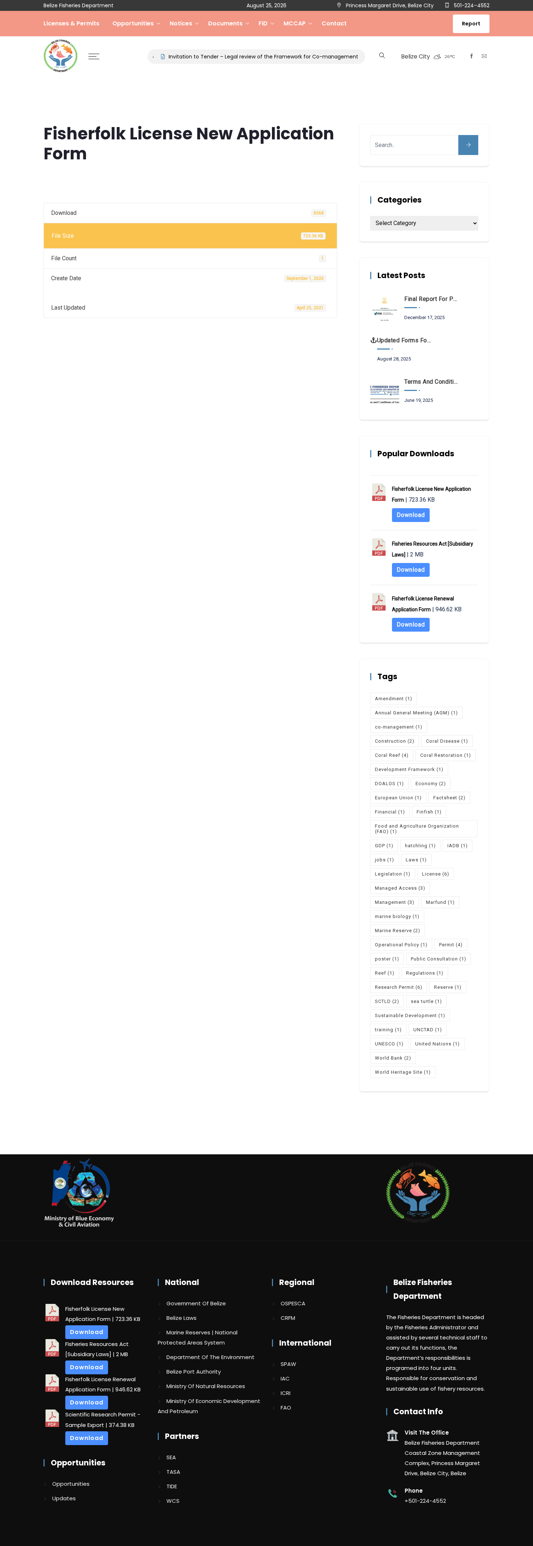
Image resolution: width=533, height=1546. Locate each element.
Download (411, 514)
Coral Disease (447, 741)
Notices (181, 23)
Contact (334, 23)
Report (471, 23)
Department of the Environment (210, 1357)
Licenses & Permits (71, 23)
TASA (173, 1472)
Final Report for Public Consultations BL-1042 (431, 298)
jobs (384, 859)
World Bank (393, 1058)
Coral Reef (392, 755)
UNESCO (389, 1044)
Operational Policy (401, 944)
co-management (398, 727)
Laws (416, 859)
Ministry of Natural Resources (205, 1386)
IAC (285, 1378)
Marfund (440, 902)
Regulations (424, 973)
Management (394, 902)
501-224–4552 (471, 5)
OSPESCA (293, 1303)
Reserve (448, 987)
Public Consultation (438, 959)
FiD (263, 23)
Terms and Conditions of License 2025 (431, 381)
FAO (286, 1407)
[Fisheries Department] (61, 56)
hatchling (420, 845)
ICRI (285, 1393)
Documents (225, 23)
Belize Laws (181, 1318)
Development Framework (409, 769)
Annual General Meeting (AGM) (416, 712)
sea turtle (426, 1001)
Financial (390, 812)
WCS (172, 1501)
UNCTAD (427, 1029)
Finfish (429, 812)
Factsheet (449, 797)
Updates (64, 1498)
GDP (384, 845)
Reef (384, 973)
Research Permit (398, 987)
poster (387, 959)
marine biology (397, 916)
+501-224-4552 (425, 1501)
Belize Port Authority (193, 1371)
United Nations (437, 1044)
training (388, 1029)
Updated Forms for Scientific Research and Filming (404, 340)
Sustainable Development (410, 1015)
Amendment (393, 698)
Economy (431, 783)
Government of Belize (196, 1303)
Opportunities (133, 23)
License (435, 874)
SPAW (288, 1364)
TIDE (171, 1486)
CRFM (288, 1318)
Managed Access (400, 888)
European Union (398, 797)
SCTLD (387, 1001)
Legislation (392, 874)
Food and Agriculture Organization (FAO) (417, 828)
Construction (394, 741)
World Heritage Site (403, 1072)
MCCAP (295, 23)
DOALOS (389, 783)
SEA (171, 1457)
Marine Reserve (397, 930)
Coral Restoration (445, 755)
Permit (451, 944)
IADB (457, 845)
